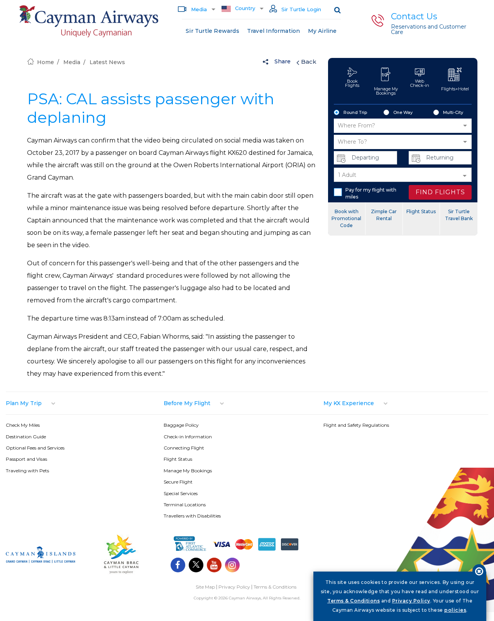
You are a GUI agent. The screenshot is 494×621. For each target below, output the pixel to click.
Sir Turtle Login (300, 9)
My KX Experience (348, 403)
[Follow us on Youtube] (214, 566)
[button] (403, 126)
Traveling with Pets (27, 470)
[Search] (337, 10)
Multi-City (453, 112)
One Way (403, 112)
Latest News (107, 62)
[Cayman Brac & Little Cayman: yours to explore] (121, 573)
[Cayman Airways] (88, 21)
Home (45, 62)
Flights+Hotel (455, 89)
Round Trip (355, 112)
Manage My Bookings (386, 91)
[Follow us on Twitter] (196, 566)
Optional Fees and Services (35, 448)
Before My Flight (187, 403)
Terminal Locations (185, 504)
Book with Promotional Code (346, 218)
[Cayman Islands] (40, 561)
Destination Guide (26, 436)
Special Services (181, 493)
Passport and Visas (26, 459)
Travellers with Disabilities (192, 516)
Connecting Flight (184, 448)
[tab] (85, 403)
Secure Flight (178, 482)
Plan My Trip (24, 403)
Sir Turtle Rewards (212, 30)
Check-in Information (188, 436)
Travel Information (273, 30)
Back (308, 61)
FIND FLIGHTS (440, 192)
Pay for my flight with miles (370, 193)
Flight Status (421, 211)
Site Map (205, 587)
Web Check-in (419, 83)
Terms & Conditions (275, 587)
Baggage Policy (181, 425)
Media (198, 9)
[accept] (479, 571)
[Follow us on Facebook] (178, 566)
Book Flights (352, 83)
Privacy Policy (234, 587)
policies (455, 610)
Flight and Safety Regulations (356, 425)
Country (244, 8)
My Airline (322, 30)
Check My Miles (23, 425)
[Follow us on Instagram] (232, 566)
